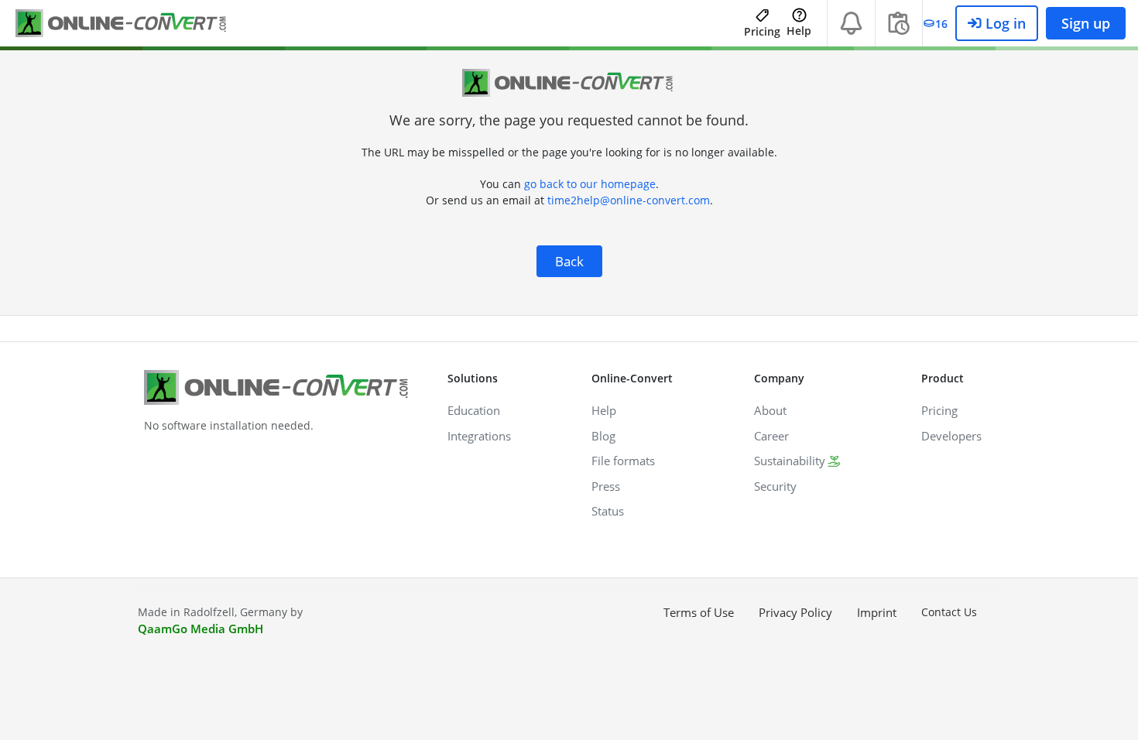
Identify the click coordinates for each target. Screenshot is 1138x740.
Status (607, 511)
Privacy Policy (795, 612)
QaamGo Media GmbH (200, 628)
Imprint (876, 612)
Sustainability (789, 460)
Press (605, 486)
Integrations (479, 436)
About (770, 410)
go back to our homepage (590, 183)
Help (799, 30)
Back (569, 261)
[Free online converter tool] (131, 23)
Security (775, 486)
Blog (603, 436)
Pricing (762, 31)
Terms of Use (698, 612)
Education (473, 410)
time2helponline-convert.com (628, 200)
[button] (851, 23)
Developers (951, 436)
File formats (623, 460)
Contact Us (949, 612)
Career (771, 436)
